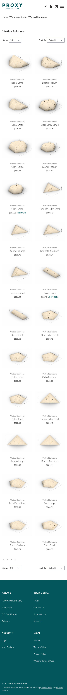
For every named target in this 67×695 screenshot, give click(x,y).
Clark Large (17, 166)
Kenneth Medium (49, 250)
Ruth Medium (17, 545)
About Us (38, 621)
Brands (24, 17)
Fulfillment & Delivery (12, 600)
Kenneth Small (17, 292)
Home (5, 17)
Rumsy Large (17, 461)
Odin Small (17, 419)
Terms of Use (40, 647)
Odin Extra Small (50, 334)
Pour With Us (40, 614)
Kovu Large (50, 292)
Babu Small (17, 124)
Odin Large (17, 377)
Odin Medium (49, 377)
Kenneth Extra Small (49, 208)
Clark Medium (49, 166)
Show (5, 40)
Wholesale (7, 607)
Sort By (42, 40)
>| (15, 559)
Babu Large (17, 82)
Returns (6, 621)
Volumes (14, 17)
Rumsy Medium (49, 461)
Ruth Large (49, 503)
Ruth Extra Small (17, 503)
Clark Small (17, 208)
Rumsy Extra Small (50, 419)
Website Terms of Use (44, 660)
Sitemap (37, 640)
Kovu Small (17, 334)
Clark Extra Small (50, 124)
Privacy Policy (40, 654)
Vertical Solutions (38, 17)
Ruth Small (49, 545)
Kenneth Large (17, 250)
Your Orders (8, 647)
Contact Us (39, 607)
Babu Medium (49, 82)
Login (4, 640)
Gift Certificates (9, 614)
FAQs (36, 600)
